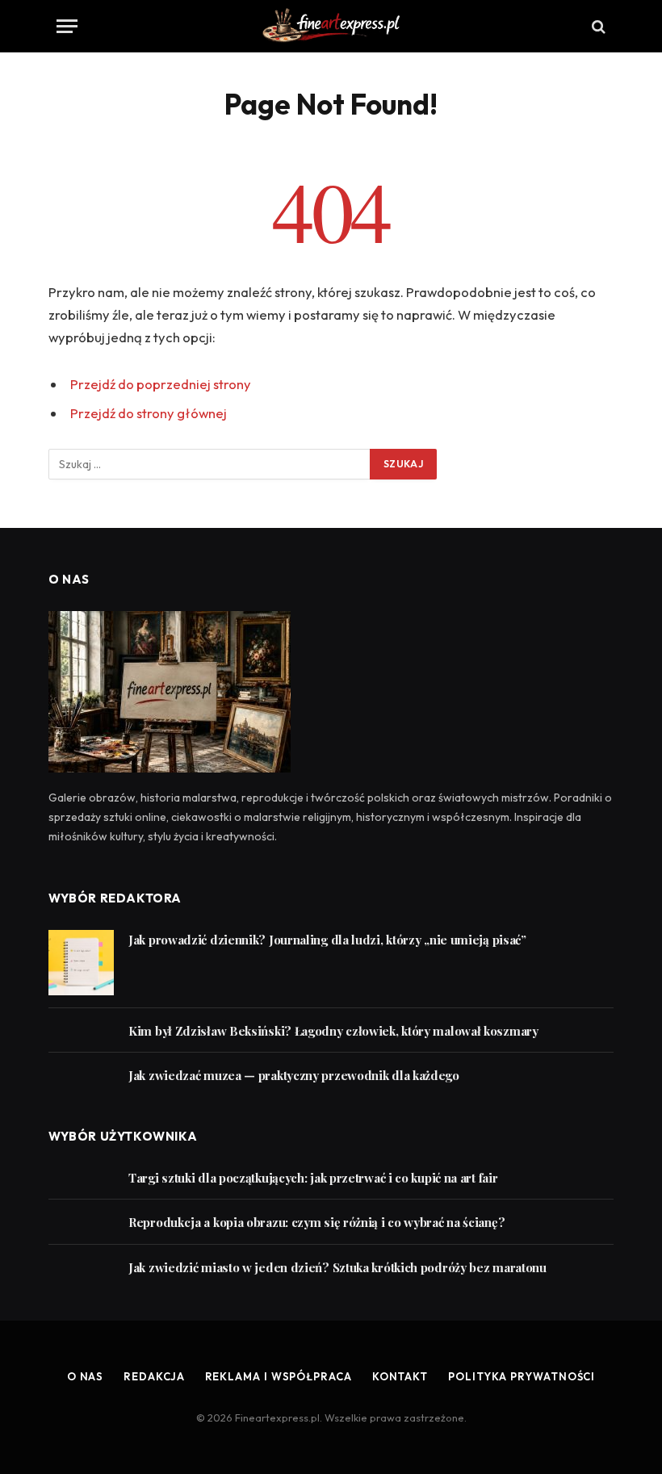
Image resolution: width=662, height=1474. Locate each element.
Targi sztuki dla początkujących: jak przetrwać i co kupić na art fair (312, 1178)
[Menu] (67, 26)
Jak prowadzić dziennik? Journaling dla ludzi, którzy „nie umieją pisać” (327, 940)
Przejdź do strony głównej (148, 412)
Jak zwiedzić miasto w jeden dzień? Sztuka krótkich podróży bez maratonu (337, 1267)
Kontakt (400, 1376)
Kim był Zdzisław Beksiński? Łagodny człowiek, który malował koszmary (333, 1031)
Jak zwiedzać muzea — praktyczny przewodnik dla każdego (293, 1075)
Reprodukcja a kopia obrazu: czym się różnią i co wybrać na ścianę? (316, 1222)
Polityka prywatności (521, 1376)
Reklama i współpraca (278, 1376)
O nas (85, 1376)
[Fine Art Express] (330, 26)
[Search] (597, 26)
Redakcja (154, 1376)
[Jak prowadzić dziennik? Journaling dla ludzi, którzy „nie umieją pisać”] (81, 962)
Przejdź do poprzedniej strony (160, 383)
